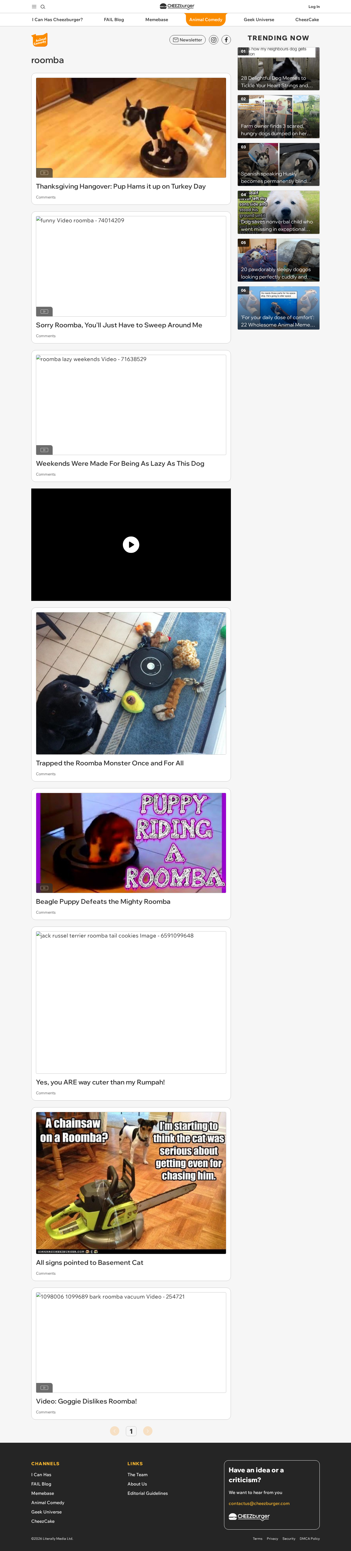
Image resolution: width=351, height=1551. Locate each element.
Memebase (42, 1493)
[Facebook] (226, 39)
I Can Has (41, 1474)
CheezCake (43, 1521)
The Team (138, 1474)
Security (288, 1538)
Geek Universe (46, 1512)
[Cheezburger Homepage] (177, 7)
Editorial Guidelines (148, 1493)
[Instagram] (213, 39)
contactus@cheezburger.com (259, 1503)
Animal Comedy (47, 1502)
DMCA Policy (310, 1538)
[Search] (43, 6)
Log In (314, 6)
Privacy (272, 1538)
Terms (257, 1538)
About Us (137, 1484)
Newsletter (191, 39)
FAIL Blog (41, 1484)
